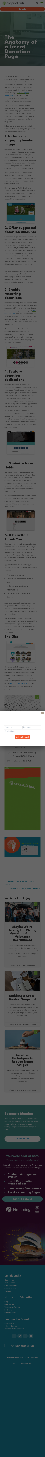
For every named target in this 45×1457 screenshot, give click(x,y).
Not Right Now (22, 741)
